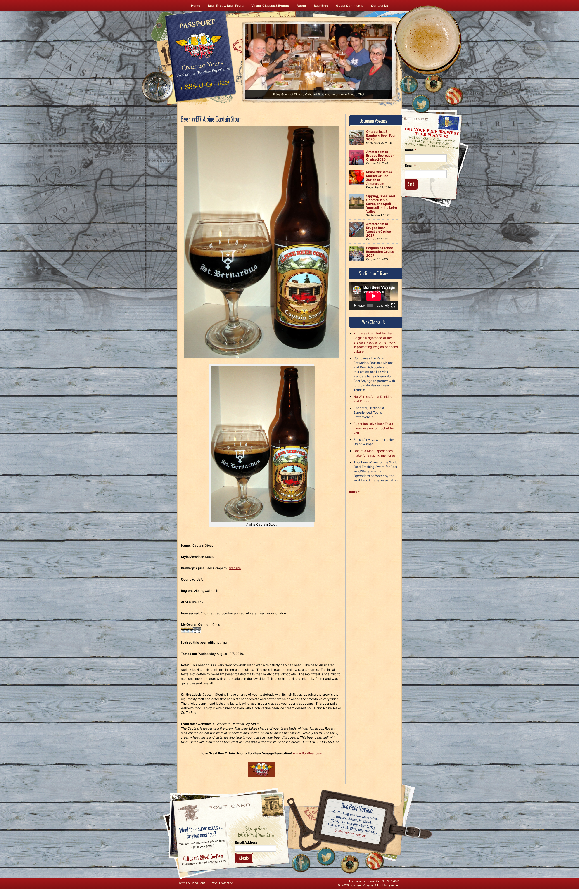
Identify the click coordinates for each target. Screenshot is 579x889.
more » (354, 491)
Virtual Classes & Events (270, 5)
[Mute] (387, 305)
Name (410, 150)
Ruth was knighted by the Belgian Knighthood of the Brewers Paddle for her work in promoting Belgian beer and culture (376, 342)
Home (195, 5)
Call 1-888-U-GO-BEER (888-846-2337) (353, 823)
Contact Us (379, 5)
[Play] (355, 305)
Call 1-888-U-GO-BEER (204, 86)
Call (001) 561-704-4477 (352, 828)
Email (410, 165)
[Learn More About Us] (453, 96)
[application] (373, 296)
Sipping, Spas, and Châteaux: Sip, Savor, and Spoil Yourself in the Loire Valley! (381, 203)
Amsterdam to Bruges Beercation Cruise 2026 (380, 155)
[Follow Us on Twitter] (421, 104)
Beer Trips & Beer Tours (226, 5)
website (235, 568)
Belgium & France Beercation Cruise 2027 (380, 251)
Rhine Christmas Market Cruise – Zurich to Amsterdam (379, 177)
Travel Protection (221, 883)
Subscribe (244, 858)
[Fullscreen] (393, 305)
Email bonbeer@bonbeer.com (351, 834)
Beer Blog (321, 5)
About (301, 5)
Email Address (246, 842)
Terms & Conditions (192, 883)
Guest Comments (349, 5)
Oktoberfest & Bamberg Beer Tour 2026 (381, 135)
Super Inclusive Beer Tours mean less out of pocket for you (374, 428)
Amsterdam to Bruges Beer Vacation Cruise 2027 (378, 229)
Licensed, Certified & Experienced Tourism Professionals (369, 412)
